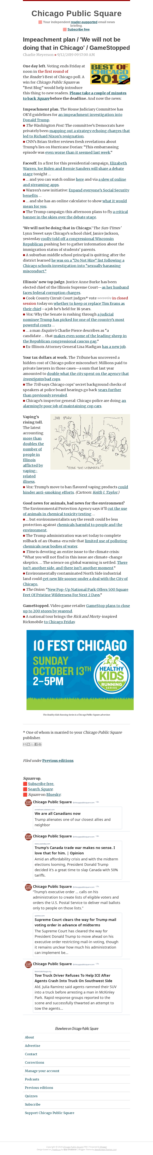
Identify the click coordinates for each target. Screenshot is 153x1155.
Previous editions (58, 760)
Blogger (103, 1147)
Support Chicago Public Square (49, 1113)
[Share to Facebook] (36, 744)
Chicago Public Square (76, 13)
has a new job (114, 346)
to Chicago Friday (59, 622)
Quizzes (31, 1096)
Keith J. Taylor (105, 492)
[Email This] (25, 744)
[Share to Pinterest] (40, 744)
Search (40, 789)
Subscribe (32, 1104)
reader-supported (84, 22)
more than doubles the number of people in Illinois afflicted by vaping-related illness (33, 460)
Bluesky (53, 794)
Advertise (32, 1046)
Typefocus (56, 1150)
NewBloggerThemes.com (105, 1150)
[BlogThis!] (28, 744)
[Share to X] (32, 744)
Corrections (34, 1062)
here (80, 179)
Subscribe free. (41, 783)
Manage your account (42, 1071)
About (29, 1037)
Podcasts (32, 1079)
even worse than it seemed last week (77, 152)
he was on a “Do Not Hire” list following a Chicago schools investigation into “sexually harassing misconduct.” (73, 265)
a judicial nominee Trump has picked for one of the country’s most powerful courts (73, 319)
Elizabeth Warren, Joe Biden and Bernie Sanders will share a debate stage (75, 168)
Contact (31, 1054)
